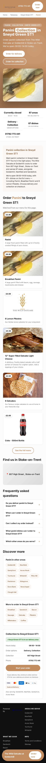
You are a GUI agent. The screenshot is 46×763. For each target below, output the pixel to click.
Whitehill (23, 576)
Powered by (6, 710)
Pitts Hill (34, 576)
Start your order (23, 668)
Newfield (23, 565)
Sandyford (12, 570)
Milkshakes (12, 620)
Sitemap (28, 744)
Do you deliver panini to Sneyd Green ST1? (19, 504)
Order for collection (14, 61)
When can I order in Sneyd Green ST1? (20, 514)
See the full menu (23, 450)
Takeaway (14, 15)
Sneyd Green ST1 (27, 15)
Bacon (34, 610)
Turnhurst (11, 576)
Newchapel (24, 587)
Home (5, 15)
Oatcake (22, 615)
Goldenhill (11, 565)
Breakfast (11, 610)
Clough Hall (12, 592)
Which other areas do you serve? (20, 541)
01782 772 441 (24, 6)
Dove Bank (12, 587)
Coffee (23, 620)
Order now (37, 6)
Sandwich (23, 610)
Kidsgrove (24, 581)
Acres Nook (24, 570)
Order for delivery (14, 54)
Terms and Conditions (33, 741)
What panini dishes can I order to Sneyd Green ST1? (20, 532)
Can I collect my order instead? (20, 523)
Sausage (11, 615)
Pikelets (33, 615)
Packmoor (11, 581)
